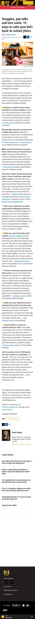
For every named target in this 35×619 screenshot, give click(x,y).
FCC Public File (8, 594)
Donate (29, 3)
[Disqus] (17, 541)
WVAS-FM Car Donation (11, 590)
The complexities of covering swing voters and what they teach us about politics (16, 481)
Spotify (15, 407)
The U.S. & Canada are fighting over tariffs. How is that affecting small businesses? (16, 489)
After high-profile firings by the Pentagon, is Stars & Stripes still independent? (17, 462)
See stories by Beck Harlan (21, 444)
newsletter (9, 410)
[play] (3, 617)
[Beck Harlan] (6, 435)
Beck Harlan (11, 35)
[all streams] (32, 616)
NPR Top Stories (13, 418)
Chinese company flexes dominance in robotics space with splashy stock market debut (16, 472)
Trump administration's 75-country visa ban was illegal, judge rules (16, 498)
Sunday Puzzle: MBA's (9, 505)
